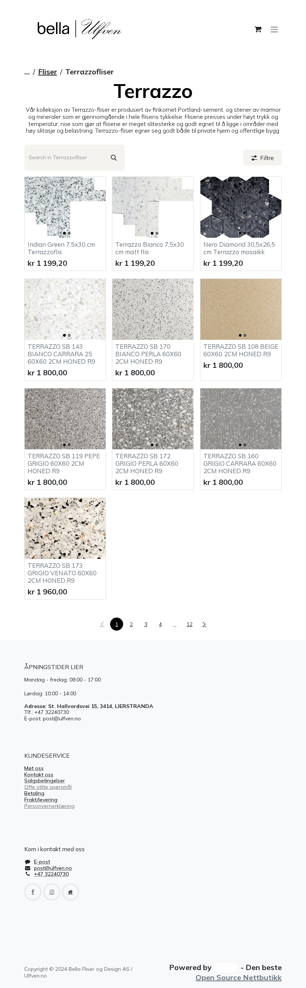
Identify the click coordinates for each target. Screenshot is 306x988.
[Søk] (114, 157)
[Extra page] (70, 891)
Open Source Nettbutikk (239, 977)
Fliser (47, 71)
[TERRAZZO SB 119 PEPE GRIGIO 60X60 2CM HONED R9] (65, 418)
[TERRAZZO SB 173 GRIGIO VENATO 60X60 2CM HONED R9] (65, 528)
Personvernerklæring (49, 806)
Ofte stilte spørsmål (48, 787)
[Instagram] (51, 891)
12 (190, 624)
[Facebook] (32, 891)
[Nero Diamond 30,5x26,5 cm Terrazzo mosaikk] (240, 207)
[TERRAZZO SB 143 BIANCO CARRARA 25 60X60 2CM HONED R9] (65, 309)
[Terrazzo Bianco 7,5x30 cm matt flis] (152, 207)
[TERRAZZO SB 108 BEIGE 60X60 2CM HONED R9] (240, 309)
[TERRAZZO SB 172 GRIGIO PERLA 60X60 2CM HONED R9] (152, 418)
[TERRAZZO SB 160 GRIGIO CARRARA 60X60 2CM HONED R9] (240, 418)
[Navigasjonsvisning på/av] (274, 29)
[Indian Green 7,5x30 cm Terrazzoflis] (65, 207)
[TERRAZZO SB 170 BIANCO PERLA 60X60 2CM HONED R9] (152, 309)
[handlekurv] (258, 29)
